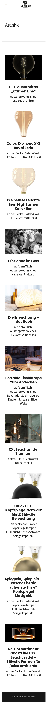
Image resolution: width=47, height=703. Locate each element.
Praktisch (30, 274)
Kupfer (12, 399)
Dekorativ (17, 335)
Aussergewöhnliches (23, 97)
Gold (36, 153)
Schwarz (23, 399)
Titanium (20, 463)
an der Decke (15, 153)
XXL (39, 157)
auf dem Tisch (23, 266)
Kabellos (17, 274)
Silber (34, 399)
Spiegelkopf (20, 536)
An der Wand (32, 671)
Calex (28, 153)
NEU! (32, 157)
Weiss (23, 403)
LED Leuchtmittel (23, 101)
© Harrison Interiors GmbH (23, 697)
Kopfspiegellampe (23, 528)
